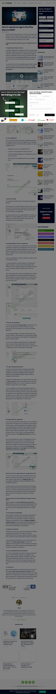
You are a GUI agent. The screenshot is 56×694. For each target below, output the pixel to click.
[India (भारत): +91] (31, 99)
